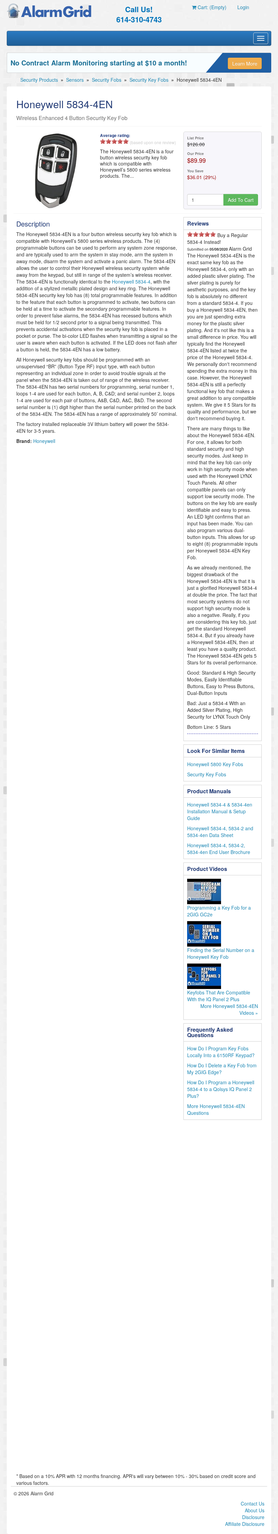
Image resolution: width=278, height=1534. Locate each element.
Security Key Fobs (149, 79)
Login (243, 7)
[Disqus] (139, 1211)
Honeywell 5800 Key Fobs (215, 764)
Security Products (39, 79)
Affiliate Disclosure (244, 1523)
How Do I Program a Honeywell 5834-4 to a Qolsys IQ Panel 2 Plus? (220, 1089)
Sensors (75, 79)
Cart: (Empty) (211, 7)
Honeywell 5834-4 (131, 281)
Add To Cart (241, 199)
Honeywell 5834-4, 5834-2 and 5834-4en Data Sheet (220, 831)
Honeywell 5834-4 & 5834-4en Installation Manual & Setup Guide (219, 811)
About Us (254, 1510)
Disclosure (253, 1517)
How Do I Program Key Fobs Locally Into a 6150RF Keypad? (221, 1052)
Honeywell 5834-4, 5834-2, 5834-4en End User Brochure (218, 848)
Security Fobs (106, 79)
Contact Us (252, 1503)
